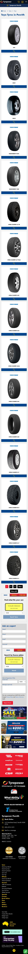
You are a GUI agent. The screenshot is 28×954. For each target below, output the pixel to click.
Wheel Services (6, 892)
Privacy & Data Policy (10, 945)
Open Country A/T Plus (14, 260)
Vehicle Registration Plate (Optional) (8, 678)
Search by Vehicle (6, 867)
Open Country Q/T (14, 543)
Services (4, 882)
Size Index (4, 912)
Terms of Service (20, 697)
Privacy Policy (9, 697)
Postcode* (5, 644)
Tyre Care (4, 873)
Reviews (4, 906)
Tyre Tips (4, 874)
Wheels (4, 876)
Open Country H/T (14, 472)
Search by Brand (6, 871)
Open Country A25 (14, 295)
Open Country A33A (14, 366)
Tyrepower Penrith (15, 5)
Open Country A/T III (14, 224)
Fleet (3, 900)
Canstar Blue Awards (7, 914)
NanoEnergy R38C (14, 153)
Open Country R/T (14, 578)
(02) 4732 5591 (10, 827)
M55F (14, 83)
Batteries (4, 886)
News (3, 902)
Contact (4, 896)
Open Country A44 (14, 437)
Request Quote (7, 703)
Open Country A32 (14, 330)
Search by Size (6, 869)
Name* (4, 629)
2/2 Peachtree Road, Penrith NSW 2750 (15, 823)
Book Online (6, 898)
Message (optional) (7, 684)
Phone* (4, 634)
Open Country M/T (14, 507)
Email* (4, 639)
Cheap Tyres (5, 918)
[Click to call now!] (18, 2)
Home (4, 11)
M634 (14, 118)
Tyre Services (5, 890)
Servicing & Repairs (7, 888)
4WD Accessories (6, 884)
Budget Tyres (5, 916)
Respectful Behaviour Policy (7, 946)
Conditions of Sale (20, 945)
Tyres (3, 865)
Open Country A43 (14, 401)
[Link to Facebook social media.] (14, 950)
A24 (14, 47)
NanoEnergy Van (14, 189)
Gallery (4, 904)
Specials (4, 894)
